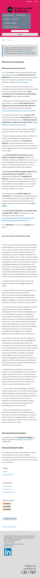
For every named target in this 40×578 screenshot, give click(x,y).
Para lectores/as (7, 486)
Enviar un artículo (10, 518)
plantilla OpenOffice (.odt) (18, 125)
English (5, 471)
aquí (9, 441)
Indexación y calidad (10, 23)
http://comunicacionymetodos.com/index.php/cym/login (19, 110)
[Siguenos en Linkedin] (7, 555)
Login (35, 1)
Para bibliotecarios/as (9, 492)
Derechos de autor (21, 439)
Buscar (20, 34)
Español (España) (8, 474)
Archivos (7, 19)
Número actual (21, 15)
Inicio (3, 40)
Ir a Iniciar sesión (28, 51)
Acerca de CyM (7, 15)
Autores (15, 19)
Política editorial (23, 82)
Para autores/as (7, 489)
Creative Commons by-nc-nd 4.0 (13, 544)
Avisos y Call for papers (11, 27)
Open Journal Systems (10, 527)
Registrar (21, 53)
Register (29, 1)
